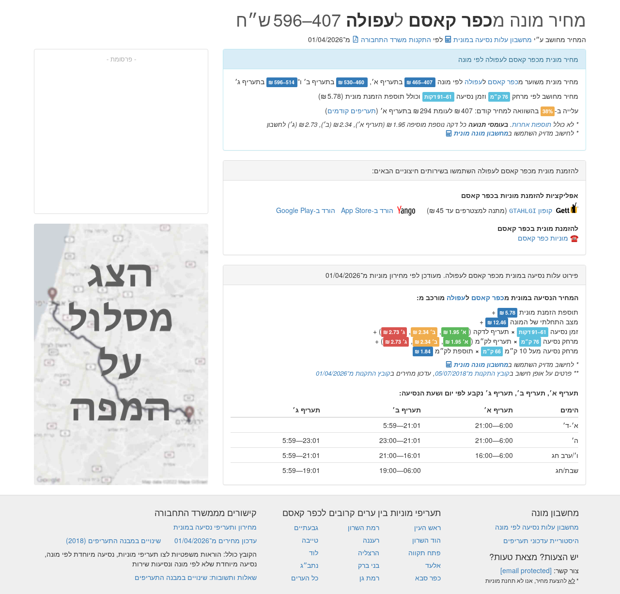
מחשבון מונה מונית (480, 132)
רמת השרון (363, 527)
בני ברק (368, 565)
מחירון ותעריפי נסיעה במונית (215, 527)
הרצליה (368, 552)
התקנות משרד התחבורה (395, 39)
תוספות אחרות (531, 124)
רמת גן (369, 577)
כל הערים (304, 577)
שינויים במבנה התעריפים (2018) (113, 540)
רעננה (371, 540)
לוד (313, 552)
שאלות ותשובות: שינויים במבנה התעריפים (196, 577)
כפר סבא (428, 577)
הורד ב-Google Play (305, 210)
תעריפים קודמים (351, 110)
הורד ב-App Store (367, 210)
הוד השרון (426, 540)
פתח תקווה (424, 552)
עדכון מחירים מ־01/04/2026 (215, 540)
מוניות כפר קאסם (543, 238)
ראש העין (427, 527)
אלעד (433, 565)
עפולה (473, 81)
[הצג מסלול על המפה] (121, 354)
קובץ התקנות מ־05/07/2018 (472, 373)
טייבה (310, 540)
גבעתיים (306, 527)
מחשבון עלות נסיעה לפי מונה (537, 527)
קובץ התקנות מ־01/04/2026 (353, 373)
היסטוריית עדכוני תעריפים (541, 540)
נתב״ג (309, 565)
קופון (530, 210)
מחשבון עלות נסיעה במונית (491, 39)
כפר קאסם (503, 81)
